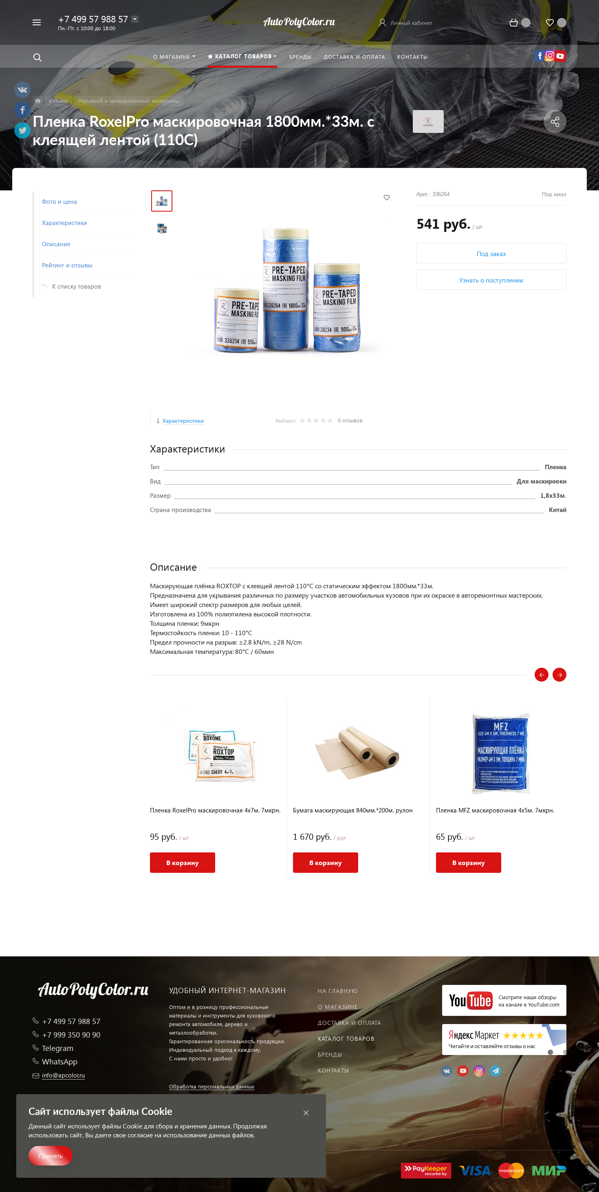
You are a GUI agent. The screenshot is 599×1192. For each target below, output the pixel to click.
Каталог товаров (346, 1038)
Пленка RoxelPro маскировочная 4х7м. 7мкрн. (215, 810)
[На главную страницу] (299, 21)
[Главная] (38, 101)
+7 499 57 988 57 (93, 18)
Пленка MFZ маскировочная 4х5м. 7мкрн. (495, 810)
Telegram (57, 1048)
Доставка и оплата (349, 1022)
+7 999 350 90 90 (71, 1034)
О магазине (338, 1007)
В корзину (182, 862)
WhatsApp (59, 1061)
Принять (50, 1156)
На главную (338, 991)
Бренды (330, 1054)
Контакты (333, 1070)
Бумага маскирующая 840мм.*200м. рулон (353, 810)
